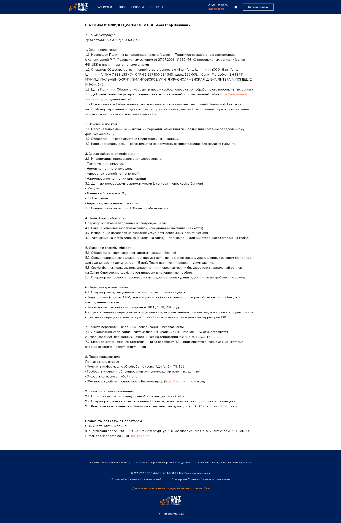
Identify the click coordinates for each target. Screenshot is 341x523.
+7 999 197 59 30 (217, 5)
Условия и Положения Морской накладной (136, 479)
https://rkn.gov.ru (176, 381)
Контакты (156, 7)
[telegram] (235, 7)
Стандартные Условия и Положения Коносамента (201, 479)
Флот (122, 7)
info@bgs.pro (140, 436)
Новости (137, 7)
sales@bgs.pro (215, 8)
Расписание (105, 7)
